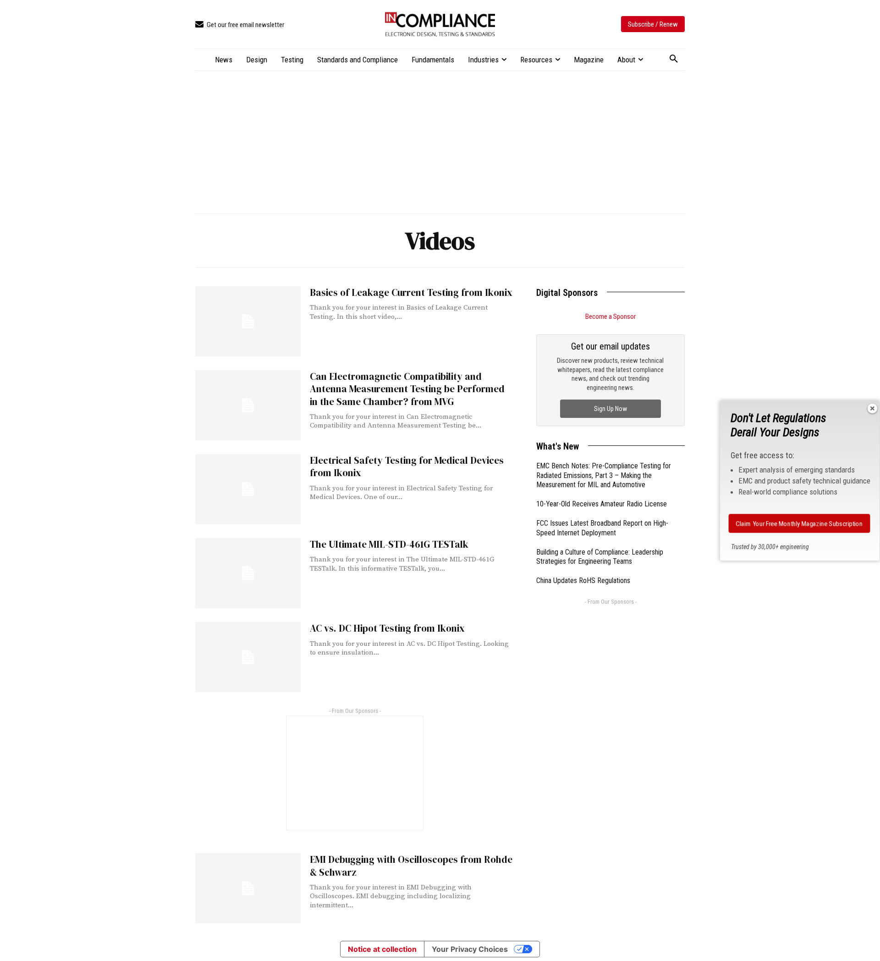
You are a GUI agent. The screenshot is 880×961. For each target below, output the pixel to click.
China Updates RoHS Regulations (583, 580)
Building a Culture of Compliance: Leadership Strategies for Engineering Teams (599, 557)
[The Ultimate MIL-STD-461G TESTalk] (248, 573)
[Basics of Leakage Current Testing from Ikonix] (248, 321)
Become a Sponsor (610, 316)
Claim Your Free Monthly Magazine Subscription (799, 523)
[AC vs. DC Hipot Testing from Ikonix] (248, 657)
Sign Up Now (610, 408)
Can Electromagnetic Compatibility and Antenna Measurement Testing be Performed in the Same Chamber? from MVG (407, 389)
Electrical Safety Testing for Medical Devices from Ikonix (407, 466)
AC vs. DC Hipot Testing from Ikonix (387, 628)
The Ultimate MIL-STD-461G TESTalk (389, 544)
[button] (674, 59)
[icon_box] (239, 25)
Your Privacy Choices (470, 949)
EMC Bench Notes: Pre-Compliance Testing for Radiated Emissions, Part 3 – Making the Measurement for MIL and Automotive (603, 475)
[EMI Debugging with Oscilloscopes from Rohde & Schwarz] (248, 888)
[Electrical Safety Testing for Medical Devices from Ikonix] (248, 489)
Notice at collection (382, 949)
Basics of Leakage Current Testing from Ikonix (411, 292)
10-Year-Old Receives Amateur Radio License (601, 504)
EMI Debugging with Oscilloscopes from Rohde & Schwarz (411, 865)
